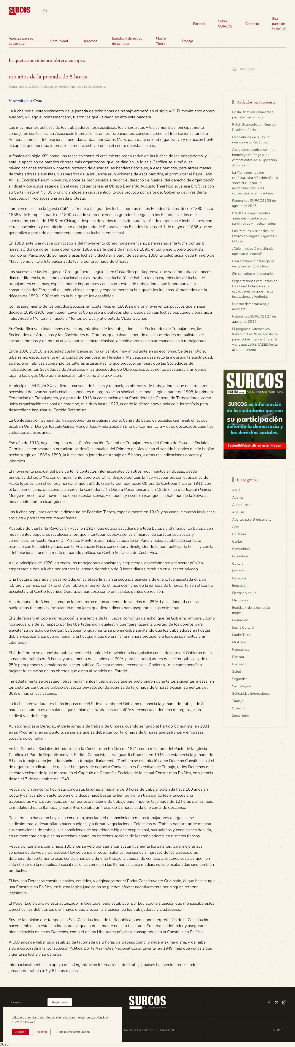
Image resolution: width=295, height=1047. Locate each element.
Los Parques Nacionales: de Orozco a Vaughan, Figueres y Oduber (254, 236)
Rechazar (41, 1032)
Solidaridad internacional (251, 693)
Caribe (237, 541)
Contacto (252, 23)
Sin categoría (242, 686)
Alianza (238, 497)
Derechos (239, 578)
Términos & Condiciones (137, 1030)
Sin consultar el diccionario (252, 273)
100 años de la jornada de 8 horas (48, 76)
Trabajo (187, 41)
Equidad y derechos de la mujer (127, 41)
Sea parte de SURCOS (279, 23)
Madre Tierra (161, 41)
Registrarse (59, 1002)
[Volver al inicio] (19, 11)
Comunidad (241, 549)
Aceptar (20, 1032)
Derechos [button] (89, 41)
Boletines (239, 534)
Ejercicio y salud (244, 593)
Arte (235, 526)
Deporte (238, 571)
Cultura (237, 563)
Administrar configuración (73, 1032)
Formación (240, 620)
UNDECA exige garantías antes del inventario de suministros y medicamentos (254, 218)
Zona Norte (240, 715)
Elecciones (240, 600)
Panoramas (240, 649)
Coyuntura (240, 556)
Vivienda (238, 708)
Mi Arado (239, 642)
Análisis (63, 87)
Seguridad (239, 679)
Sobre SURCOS (225, 24)
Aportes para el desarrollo (87, 87)
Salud (236, 671)
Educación (239, 585)
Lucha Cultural (243, 627)
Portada (199, 23)
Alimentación (242, 504)
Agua (236, 490)
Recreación (240, 664)
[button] (45, 11)
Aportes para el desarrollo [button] (21, 41)
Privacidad (167, 1030)
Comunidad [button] (59, 41)
